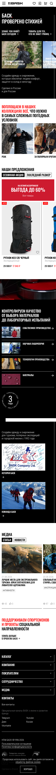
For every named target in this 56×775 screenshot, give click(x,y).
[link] (15, 3)
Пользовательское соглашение (16, 743)
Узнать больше (10, 637)
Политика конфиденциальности (17, 746)
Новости (20, 540)
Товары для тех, (39, 32)
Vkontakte (6, 725)
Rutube (29, 721)
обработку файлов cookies (28, 762)
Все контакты (8, 704)
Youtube (30, 718)
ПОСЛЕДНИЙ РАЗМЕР (39, 175)
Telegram (6, 718)
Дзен (4, 721)
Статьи (7, 540)
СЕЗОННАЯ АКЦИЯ (13, 175)
